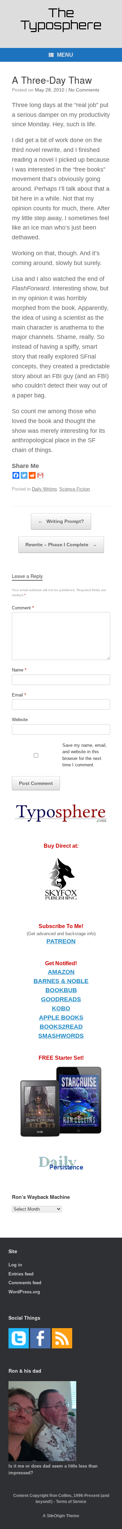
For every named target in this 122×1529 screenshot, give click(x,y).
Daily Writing (44, 489)
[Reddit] (32, 475)
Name (19, 670)
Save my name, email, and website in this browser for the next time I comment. (84, 755)
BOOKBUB (61, 990)
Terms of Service (71, 1502)
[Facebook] (16, 475)
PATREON (61, 941)
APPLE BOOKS (61, 1017)
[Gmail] (40, 475)
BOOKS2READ (61, 1026)
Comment (23, 607)
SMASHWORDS (61, 1035)
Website (20, 719)
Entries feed (21, 1273)
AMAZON (61, 972)
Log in (15, 1264)
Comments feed (24, 1282)
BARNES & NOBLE (61, 981)
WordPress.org (24, 1291)
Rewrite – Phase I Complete (61, 544)
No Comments (83, 90)
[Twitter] (24, 475)
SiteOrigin (56, 1516)
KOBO (61, 1008)
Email (19, 694)
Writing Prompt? (61, 521)
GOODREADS (61, 999)
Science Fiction (74, 489)
